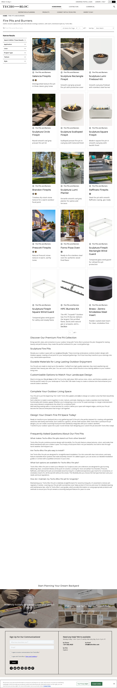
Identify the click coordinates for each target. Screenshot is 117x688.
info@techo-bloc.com (92, 644)
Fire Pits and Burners (16, 16)
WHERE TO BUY (88, 12)
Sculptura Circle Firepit (41, 133)
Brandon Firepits (41, 189)
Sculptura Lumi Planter (69, 191)
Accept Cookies (96, 684)
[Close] (114, 684)
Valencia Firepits (41, 76)
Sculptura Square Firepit (98, 133)
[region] (58, 684)
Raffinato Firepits (98, 189)
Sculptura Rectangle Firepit (72, 78)
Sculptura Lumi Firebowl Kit (97, 78)
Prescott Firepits (41, 247)
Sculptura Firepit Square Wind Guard (43, 310)
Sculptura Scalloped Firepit (72, 133)
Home (5, 16)
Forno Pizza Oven (70, 247)
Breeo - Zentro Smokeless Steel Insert (98, 312)
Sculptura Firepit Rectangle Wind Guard (98, 250)
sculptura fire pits (62, 353)
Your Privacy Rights (83, 684)
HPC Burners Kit (70, 309)
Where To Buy (5, 2)
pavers (71, 396)
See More (64, 326)
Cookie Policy (47, 686)
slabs (79, 396)
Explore (65, 650)
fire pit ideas (48, 379)
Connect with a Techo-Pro (66, 12)
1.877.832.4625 (68, 644)
